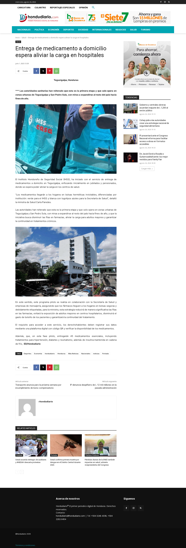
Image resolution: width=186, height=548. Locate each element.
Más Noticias (73, 353)
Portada (105, 353)
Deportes (27, 353)
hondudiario (50, 353)
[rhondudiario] (27, 407)
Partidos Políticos (92, 455)
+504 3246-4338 (99, 515)
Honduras (61, 353)
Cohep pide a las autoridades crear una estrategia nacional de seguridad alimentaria (154, 123)
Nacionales (85, 353)
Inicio (17, 37)
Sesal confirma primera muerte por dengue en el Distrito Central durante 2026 (65, 462)
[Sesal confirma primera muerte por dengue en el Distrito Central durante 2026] (66, 445)
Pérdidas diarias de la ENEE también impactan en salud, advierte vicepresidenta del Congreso (100, 462)
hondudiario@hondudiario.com (70, 515)
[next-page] (22, 472)
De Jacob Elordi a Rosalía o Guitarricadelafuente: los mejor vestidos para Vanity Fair (154, 157)
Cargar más (146, 168)
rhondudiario (46, 401)
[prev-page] (17, 472)
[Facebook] (161, 2)
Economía (38, 353)
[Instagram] (165, 2)
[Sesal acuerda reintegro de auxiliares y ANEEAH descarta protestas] (31, 445)
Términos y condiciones (25, 545)
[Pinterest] (50, 71)
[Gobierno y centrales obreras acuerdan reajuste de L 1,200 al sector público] (131, 108)
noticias (96, 353)
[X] (169, 2)
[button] (93, 7)
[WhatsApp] (56, 71)
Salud (24, 37)
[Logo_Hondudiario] (38, 18)
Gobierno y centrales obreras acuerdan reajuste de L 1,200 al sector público (154, 108)
